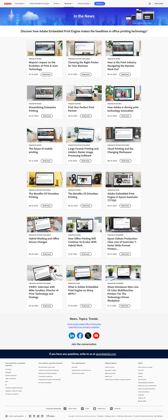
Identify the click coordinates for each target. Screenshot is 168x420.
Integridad (141, 395)
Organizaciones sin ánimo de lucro (81, 370)
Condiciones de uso (110, 416)
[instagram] (34, 416)
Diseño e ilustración (10, 375)
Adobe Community (110, 373)
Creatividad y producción (45, 376)
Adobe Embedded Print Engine (39, 4)
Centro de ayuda (109, 367)
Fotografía (8, 372)
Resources (68, 4)
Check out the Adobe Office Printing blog (84, 324)
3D (6, 385)
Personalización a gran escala (47, 367)
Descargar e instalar (110, 370)
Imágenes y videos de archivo (13, 391)
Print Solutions (19, 4)
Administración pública (78, 373)
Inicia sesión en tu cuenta (145, 367)
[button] (150, 3)
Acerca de (141, 370)
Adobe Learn (108, 376)
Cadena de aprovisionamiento (146, 389)
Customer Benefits (83, 4)
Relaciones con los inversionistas (147, 385)
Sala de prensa (142, 379)
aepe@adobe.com (106, 354)
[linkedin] (42, 416)
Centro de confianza (143, 392)
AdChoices (160, 416)
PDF (6, 381)
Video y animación (10, 378)
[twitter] (38, 416)
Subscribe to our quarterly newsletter (84, 327)
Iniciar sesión (159, 4)
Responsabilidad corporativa (146, 382)
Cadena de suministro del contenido (49, 370)
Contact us (99, 4)
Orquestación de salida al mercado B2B (50, 379)
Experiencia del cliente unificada (47, 373)
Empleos (140, 373)
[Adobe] (7, 3)
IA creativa (8, 369)
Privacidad (100, 416)
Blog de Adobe (142, 401)
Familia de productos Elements (14, 388)
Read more (46, 74)
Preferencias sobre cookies (124, 416)
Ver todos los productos (11, 394)
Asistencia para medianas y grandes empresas (118, 379)
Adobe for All (141, 398)
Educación (74, 367)
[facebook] (30, 416)
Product (56, 4)
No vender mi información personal (143, 416)
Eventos (140, 376)
